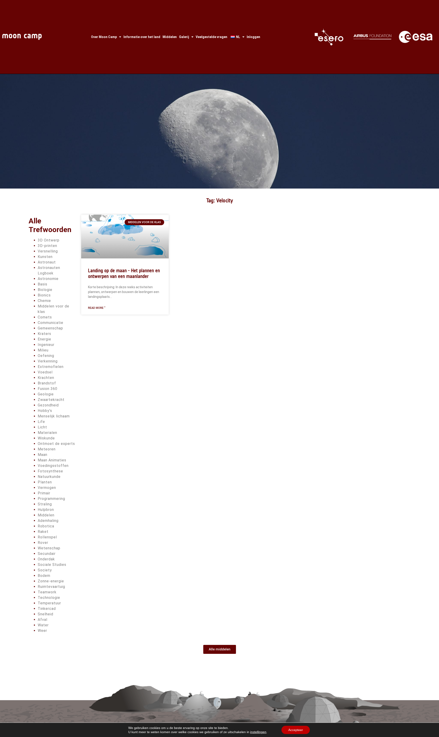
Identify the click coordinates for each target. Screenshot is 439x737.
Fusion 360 (47, 388)
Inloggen (253, 37)
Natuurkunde (49, 476)
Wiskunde (46, 438)
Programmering (51, 498)
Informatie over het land (141, 37)
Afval (42, 619)
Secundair (47, 553)
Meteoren (47, 449)
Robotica (46, 526)
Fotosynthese (50, 471)
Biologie (45, 290)
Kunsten (45, 257)
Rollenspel (47, 537)
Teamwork (47, 592)
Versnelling (48, 251)
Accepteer (295, 730)
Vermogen (47, 487)
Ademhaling (48, 520)
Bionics (44, 295)
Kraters (44, 334)
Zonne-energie (51, 581)
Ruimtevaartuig (51, 586)
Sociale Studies (52, 564)
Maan (42, 454)
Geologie (46, 394)
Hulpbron (46, 509)
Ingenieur (46, 344)
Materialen (47, 432)
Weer (42, 630)
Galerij (184, 37)
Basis (42, 284)
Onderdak (46, 559)
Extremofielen (51, 366)
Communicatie (50, 323)
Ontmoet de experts (56, 443)
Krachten (46, 377)
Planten (45, 482)
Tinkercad (47, 608)
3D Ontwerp (48, 240)
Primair (44, 493)
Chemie (44, 301)
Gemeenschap (50, 328)
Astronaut (47, 262)
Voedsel (45, 372)
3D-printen (47, 246)
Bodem (44, 575)
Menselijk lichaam (54, 416)
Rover (43, 542)
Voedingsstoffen (53, 465)
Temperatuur (49, 603)
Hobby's (45, 410)
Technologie (49, 597)
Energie (44, 339)
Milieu (43, 350)
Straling (45, 504)
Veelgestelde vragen (211, 37)
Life (41, 421)
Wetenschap (49, 548)
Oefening (46, 355)
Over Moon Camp (104, 37)
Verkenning (48, 361)
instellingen (258, 732)
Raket (43, 531)
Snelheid (45, 614)
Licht (42, 427)
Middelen (170, 37)
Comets (45, 317)
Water (43, 625)
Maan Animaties (52, 460)
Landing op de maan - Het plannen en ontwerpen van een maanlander (124, 273)
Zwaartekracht (51, 399)
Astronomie (48, 279)
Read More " (96, 308)
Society (45, 570)
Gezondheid (48, 405)
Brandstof (47, 383)
